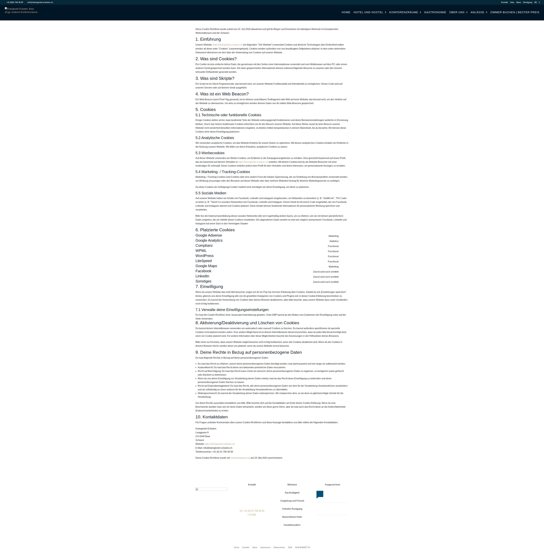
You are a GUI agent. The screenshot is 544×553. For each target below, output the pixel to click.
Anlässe (477, 12)
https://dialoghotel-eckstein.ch (228, 45)
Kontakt (504, 2)
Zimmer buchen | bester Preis (514, 12)
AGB (290, 547)
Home (346, 12)
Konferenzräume (403, 12)
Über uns (457, 12)
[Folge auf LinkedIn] (257, 527)
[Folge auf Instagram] (252, 527)
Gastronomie (435, 12)
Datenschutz (279, 547)
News (518, 2)
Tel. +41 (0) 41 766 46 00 (251, 511)
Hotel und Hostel (368, 12)
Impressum (265, 547)
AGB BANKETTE (302, 547)
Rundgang (527, 2)
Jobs (512, 2)
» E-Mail (252, 514)
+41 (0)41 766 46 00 (15, 2)
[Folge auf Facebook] (246, 527)
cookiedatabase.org (240, 458)
